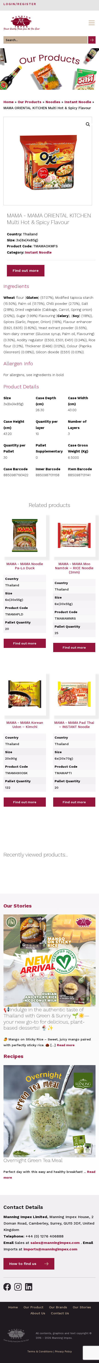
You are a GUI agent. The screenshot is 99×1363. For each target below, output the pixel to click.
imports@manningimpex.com (50, 1249)
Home (8, 102)
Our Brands (58, 1307)
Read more (66, 1045)
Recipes (13, 1056)
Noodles (53, 102)
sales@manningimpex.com (55, 1242)
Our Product (33, 1307)
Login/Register (19, 4)
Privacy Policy (63, 1351)
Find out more (26, 270)
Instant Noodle (77, 102)
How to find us (22, 1263)
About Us (37, 1313)
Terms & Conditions (39, 1351)
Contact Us (60, 1313)
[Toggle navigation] (92, 23)
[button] (88, 124)
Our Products (29, 102)
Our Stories (17, 906)
